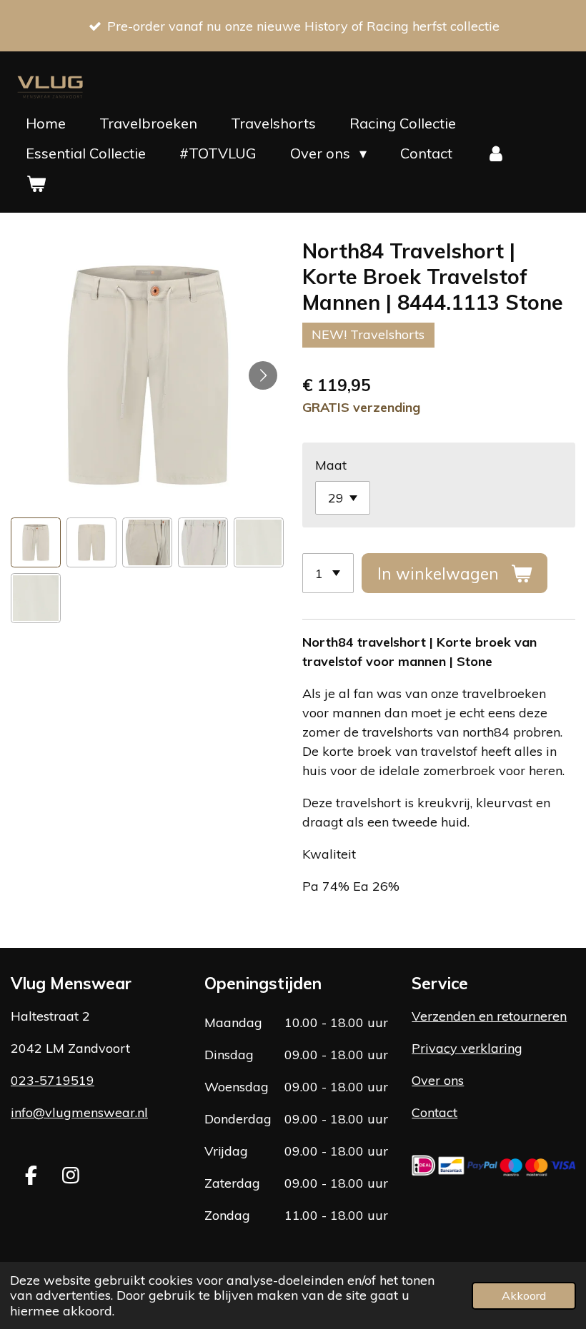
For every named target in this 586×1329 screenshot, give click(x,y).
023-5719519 (52, 1080)
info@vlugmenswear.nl (79, 1112)
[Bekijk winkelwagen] (35, 183)
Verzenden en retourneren (489, 1016)
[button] (36, 542)
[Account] (496, 153)
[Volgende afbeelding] (263, 375)
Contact (434, 1112)
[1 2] (328, 573)
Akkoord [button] (524, 1295)
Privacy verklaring (467, 1048)
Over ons (438, 1080)
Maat (331, 465)
